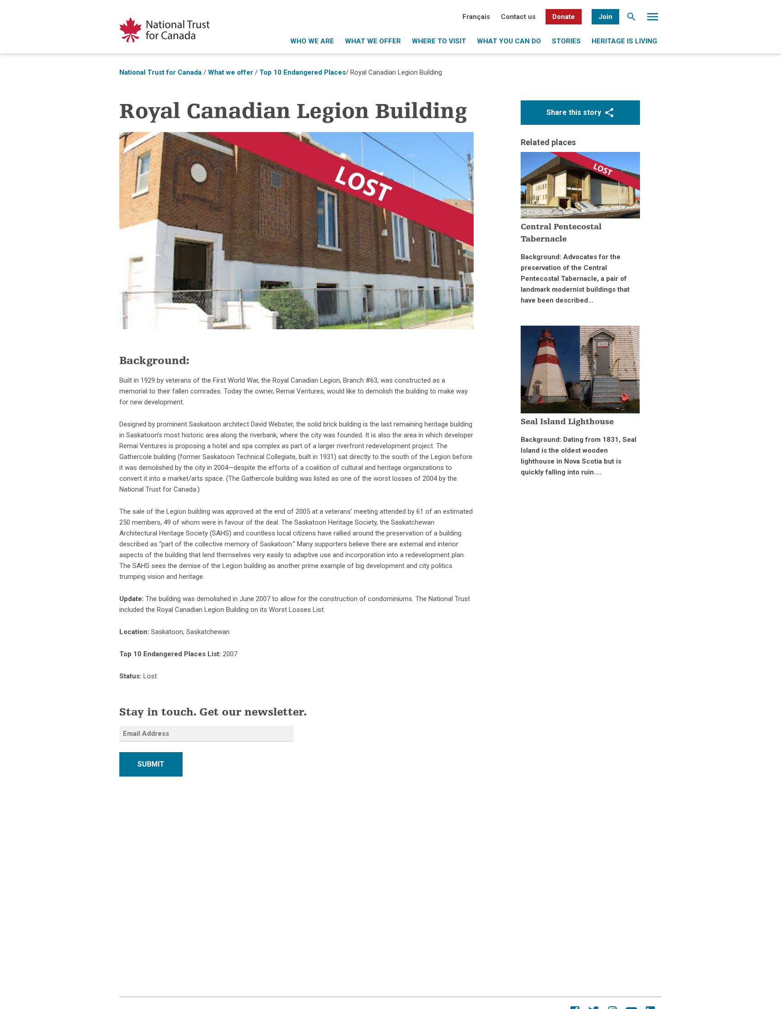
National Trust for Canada (160, 72)
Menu (652, 19)
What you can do (509, 41)
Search (631, 19)
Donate (563, 17)
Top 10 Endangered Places (302, 72)
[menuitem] (476, 16)
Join (605, 17)
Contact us (518, 17)
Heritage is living (624, 41)
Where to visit (439, 41)
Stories (566, 41)
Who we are (312, 41)
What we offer (373, 41)
